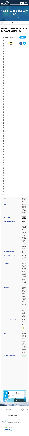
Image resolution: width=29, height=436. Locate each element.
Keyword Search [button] (16, 22)
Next (26, 409)
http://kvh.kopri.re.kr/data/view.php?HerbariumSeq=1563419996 (24, 311)
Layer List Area (25, 399)
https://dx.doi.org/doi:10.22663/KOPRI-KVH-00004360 (24, 209)
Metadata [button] (7, 22)
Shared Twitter (24, 43)
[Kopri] (12, 409)
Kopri (12, 409)
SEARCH (13, 3)
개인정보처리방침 (12, 415)
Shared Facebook (20, 43)
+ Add (22, 37)
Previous (2, 409)
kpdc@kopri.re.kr (22, 417)
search (22, 3)
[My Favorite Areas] (4, 399)
